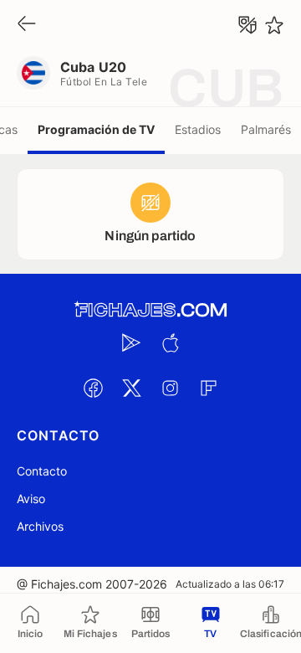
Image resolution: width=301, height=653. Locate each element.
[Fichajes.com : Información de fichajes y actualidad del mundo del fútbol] (150, 310)
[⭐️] (274, 25)
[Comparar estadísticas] (247, 25)
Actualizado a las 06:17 (230, 584)
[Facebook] (92, 387)
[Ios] (169, 342)
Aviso (31, 498)
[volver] (27, 24)
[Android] (131, 342)
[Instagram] (169, 387)
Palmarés (266, 129)
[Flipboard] (208, 387)
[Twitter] (131, 387)
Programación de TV (96, 129)
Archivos (40, 526)
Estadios (198, 129)
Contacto (42, 471)
